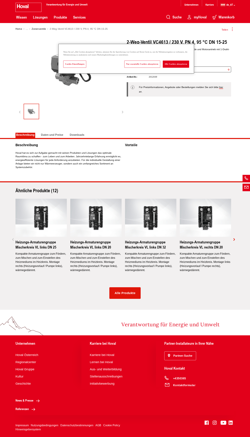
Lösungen (40, 17)
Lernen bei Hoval (101, 362)
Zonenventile (39, 28)
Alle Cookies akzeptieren (176, 64)
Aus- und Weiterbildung (106, 369)
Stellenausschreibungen (106, 376)
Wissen (21, 17)
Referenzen (22, 409)
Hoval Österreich (26, 355)
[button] (180, 355)
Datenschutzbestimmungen (76, 425)
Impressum (22, 425)
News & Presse (24, 400)
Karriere (209, 4)
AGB (98, 425)
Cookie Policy (111, 425)
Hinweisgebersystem (28, 429)
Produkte (60, 17)
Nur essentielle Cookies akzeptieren (142, 64)
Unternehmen (191, 4)
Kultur (19, 376)
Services (79, 17)
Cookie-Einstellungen (74, 64)
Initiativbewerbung (102, 383)
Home (18, 28)
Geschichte (23, 383)
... (27, 28)
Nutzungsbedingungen (44, 425)
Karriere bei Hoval (102, 355)
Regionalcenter (25, 362)
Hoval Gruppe (24, 369)
